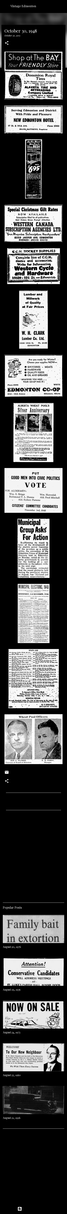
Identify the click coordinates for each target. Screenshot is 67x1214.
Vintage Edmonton (23, 6)
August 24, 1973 (11, 1032)
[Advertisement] (33, 855)
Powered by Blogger (36, 1208)
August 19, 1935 (11, 989)
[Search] (62, 5)
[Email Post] (6, 773)
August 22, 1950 (12, 1075)
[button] (6, 43)
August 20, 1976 (12, 947)
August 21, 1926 (11, 1118)
